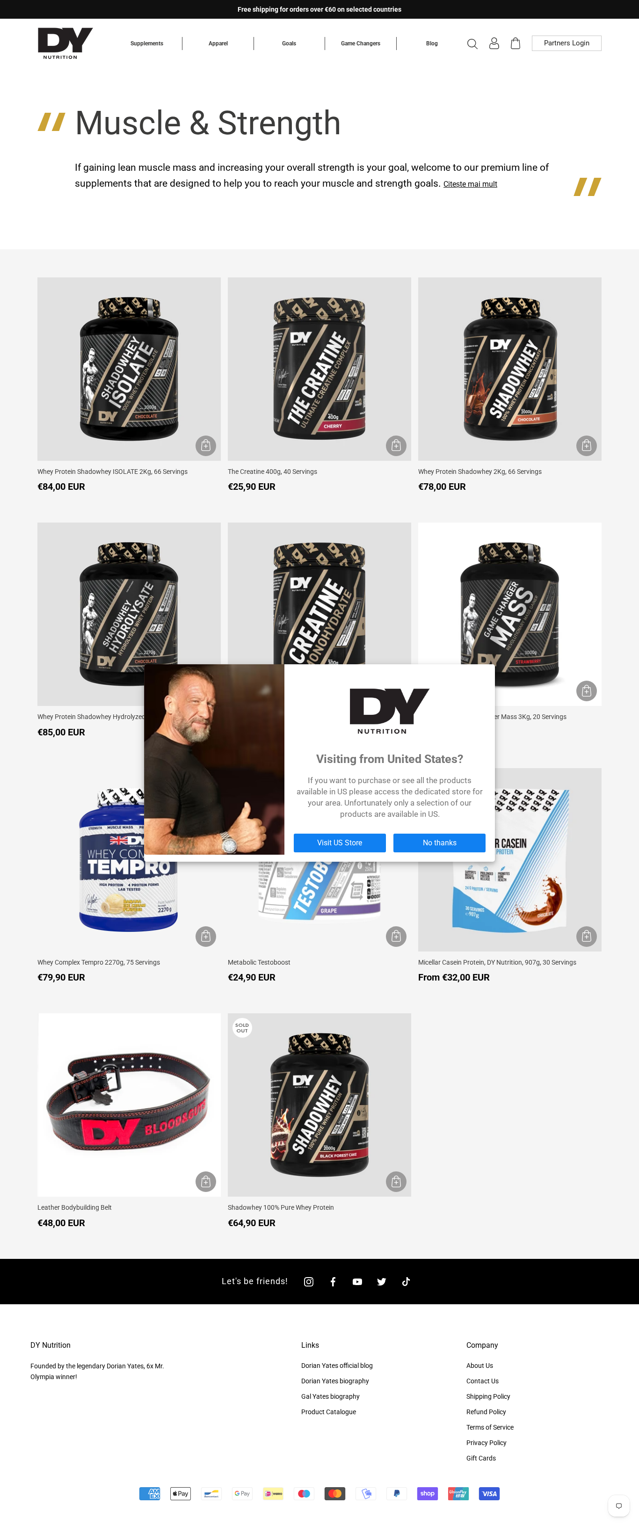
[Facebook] (333, 1281)
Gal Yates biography (330, 1396)
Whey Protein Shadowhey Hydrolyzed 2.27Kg (102, 716)
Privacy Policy (486, 1442)
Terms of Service (490, 1427)
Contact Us (482, 1381)
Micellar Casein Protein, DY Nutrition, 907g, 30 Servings (497, 962)
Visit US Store (339, 842)
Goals (289, 43)
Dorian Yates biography (335, 1381)
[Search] (472, 43)
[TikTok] (406, 1281)
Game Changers (360, 43)
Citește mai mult (470, 184)
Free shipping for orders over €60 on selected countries (319, 9)
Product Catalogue (328, 1412)
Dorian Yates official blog (337, 1365)
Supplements (147, 43)
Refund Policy (486, 1412)
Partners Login (566, 43)
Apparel (218, 43)
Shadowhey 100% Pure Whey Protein (281, 1207)
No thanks (440, 842)
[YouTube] (357, 1281)
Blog (432, 43)
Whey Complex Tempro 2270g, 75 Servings (98, 962)
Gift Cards (481, 1458)
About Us (479, 1365)
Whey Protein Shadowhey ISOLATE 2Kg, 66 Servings (112, 471)
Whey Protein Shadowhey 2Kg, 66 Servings (480, 471)
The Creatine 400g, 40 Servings (272, 471)
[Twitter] (381, 1281)
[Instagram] (308, 1281)
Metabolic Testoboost (259, 962)
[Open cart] (515, 43)
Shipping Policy (488, 1396)
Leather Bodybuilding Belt (74, 1207)
